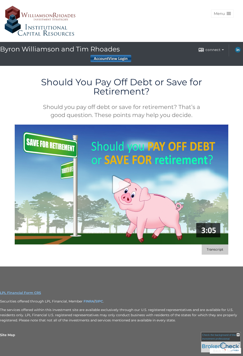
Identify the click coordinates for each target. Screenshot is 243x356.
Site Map (7, 335)
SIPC (99, 301)
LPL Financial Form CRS (20, 293)
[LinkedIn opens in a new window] (238, 51)
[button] (222, 13)
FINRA (89, 301)
